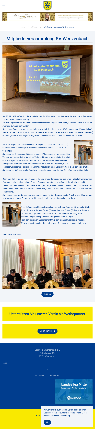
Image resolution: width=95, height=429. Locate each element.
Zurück (47, 294)
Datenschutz (54, 375)
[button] (3, 5)
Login (4, 363)
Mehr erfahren (47, 331)
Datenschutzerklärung (60, 416)
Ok (47, 422)
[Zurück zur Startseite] (47, 6)
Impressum (39, 375)
